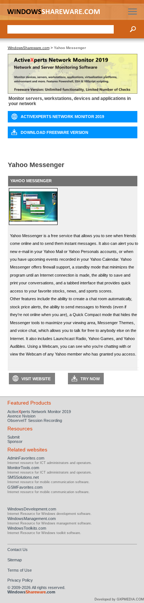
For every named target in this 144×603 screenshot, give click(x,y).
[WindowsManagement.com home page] (55, 11)
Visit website (36, 379)
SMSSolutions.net (23, 477)
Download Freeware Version (54, 132)
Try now (90, 379)
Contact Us (17, 549)
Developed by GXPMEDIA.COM (119, 599)
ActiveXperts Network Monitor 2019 (62, 116)
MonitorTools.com (23, 467)
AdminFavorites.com (25, 458)
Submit (13, 437)
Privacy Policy (20, 580)
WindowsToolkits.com (26, 528)
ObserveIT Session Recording (34, 420)
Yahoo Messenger (31, 181)
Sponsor (15, 441)
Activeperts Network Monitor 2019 (39, 411)
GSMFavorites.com (24, 487)
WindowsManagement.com (31, 518)
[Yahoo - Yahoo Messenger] (33, 223)
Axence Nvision (21, 416)
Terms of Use (19, 570)
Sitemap (14, 560)
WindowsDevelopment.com (31, 509)
